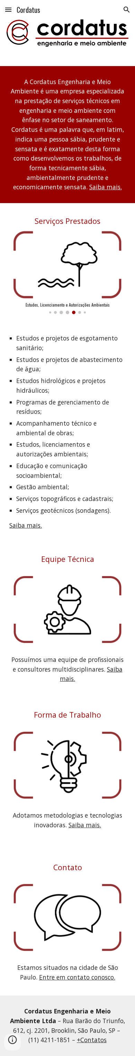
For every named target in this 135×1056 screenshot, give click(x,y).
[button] (8, 9)
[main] (67, 134)
